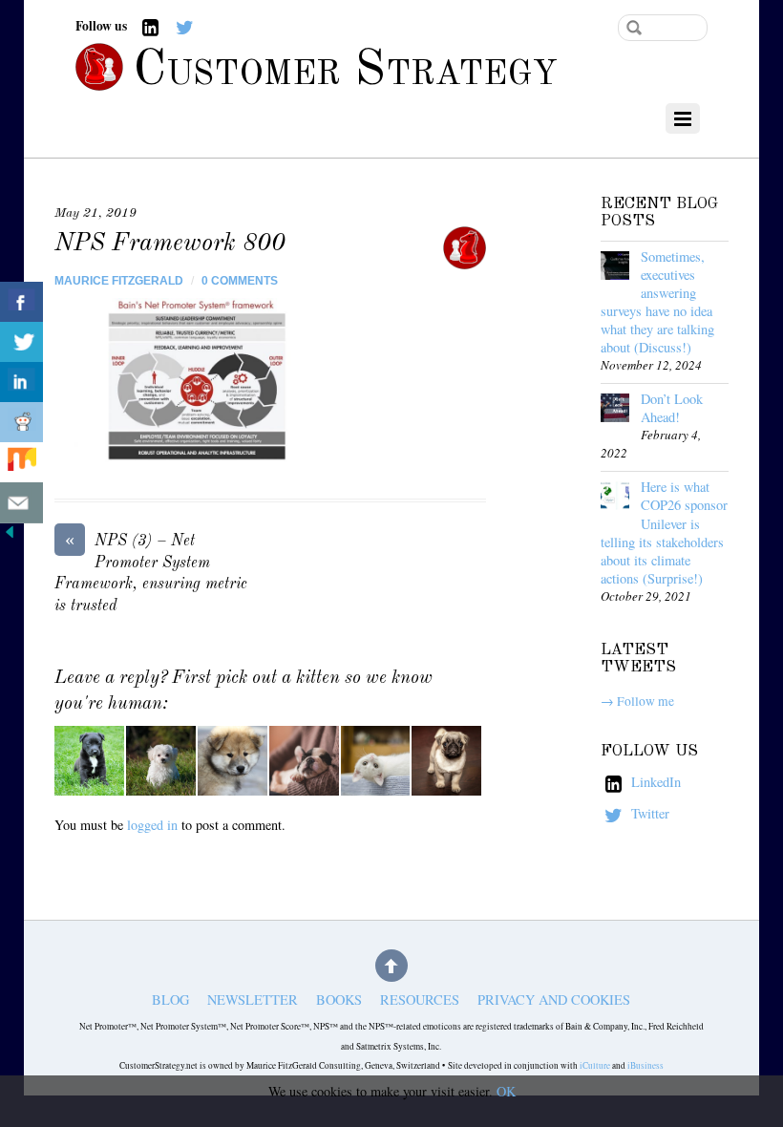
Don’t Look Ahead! (672, 408)
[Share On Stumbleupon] (21, 462)
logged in (152, 825)
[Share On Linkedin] (21, 382)
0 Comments (239, 281)
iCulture (595, 1065)
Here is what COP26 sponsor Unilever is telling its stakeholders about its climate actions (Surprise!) (664, 532)
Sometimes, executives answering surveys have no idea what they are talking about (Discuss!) (657, 301)
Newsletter (252, 1000)
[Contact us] (21, 502)
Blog (170, 1000)
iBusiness (645, 1065)
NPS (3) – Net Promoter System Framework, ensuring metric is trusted (150, 573)
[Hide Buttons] (9, 536)
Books (339, 1000)
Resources (419, 1000)
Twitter (648, 813)
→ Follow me (637, 701)
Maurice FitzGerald (118, 281)
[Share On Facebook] (21, 302)
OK (506, 1091)
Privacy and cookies (553, 1000)
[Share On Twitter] (21, 342)
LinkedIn (654, 782)
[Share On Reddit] (21, 422)
